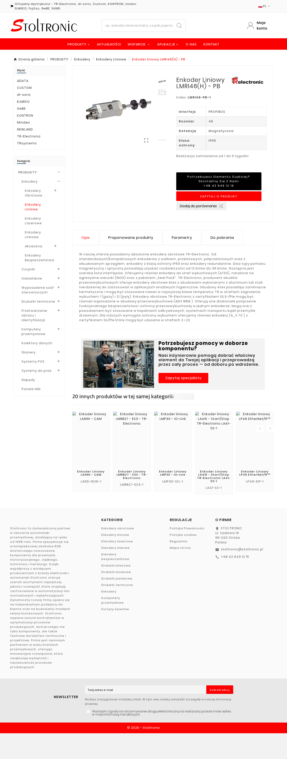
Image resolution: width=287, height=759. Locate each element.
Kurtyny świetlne (115, 609)
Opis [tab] (85, 237)
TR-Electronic (29, 136)
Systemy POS (33, 361)
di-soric (24, 94)
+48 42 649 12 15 (235, 556)
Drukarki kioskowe (116, 572)
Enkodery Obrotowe (33, 193)
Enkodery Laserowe (33, 220)
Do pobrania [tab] (222, 237)
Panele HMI (31, 389)
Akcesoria (33, 246)
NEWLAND (25, 129)
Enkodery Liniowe (33, 207)
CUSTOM (24, 88)
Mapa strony (180, 548)
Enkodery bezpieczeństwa (115, 556)
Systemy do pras (37, 370)
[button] (183, 378)
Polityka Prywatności (187, 528)
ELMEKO (23, 101)
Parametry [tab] (182, 237)
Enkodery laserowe (117, 541)
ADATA (22, 81)
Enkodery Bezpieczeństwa (39, 257)
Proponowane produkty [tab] (130, 237)
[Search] (179, 25)
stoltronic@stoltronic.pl (242, 549)
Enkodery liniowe (115, 535)
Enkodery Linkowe (33, 234)
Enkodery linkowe (115, 548)
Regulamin (178, 541)
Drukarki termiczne (38, 301)
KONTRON (25, 115)
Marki (21, 70)
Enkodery (30, 181)
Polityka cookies (183, 535)
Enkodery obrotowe (117, 528)
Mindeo (23, 122)
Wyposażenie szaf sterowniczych (38, 290)
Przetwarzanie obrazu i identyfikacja (34, 315)
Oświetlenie (32, 278)
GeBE (21, 108)
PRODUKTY (27, 172)
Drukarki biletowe (116, 565)
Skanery (29, 352)
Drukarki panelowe (117, 578)
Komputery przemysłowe (34, 331)
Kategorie (23, 160)
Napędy (28, 380)
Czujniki (28, 269)
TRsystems (27, 143)
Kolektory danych (37, 343)
